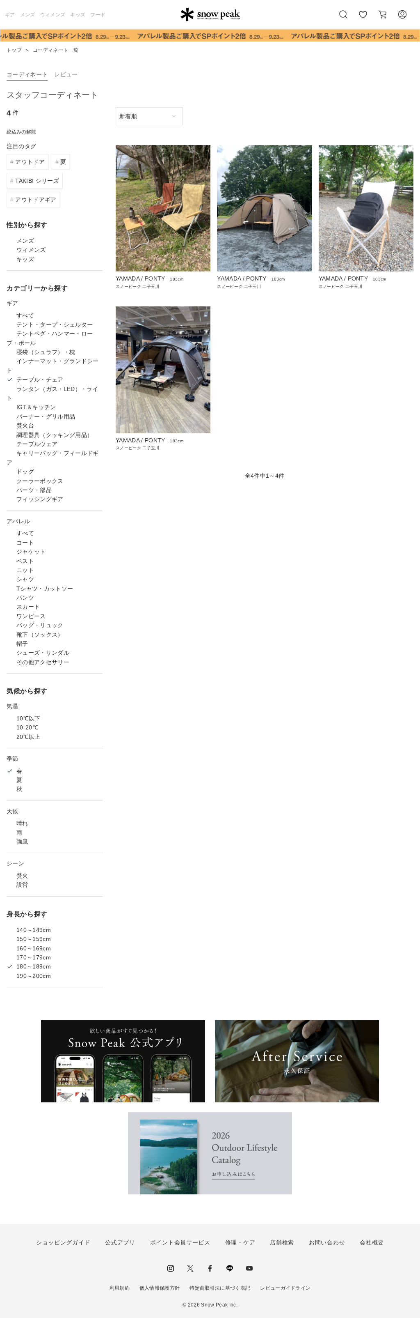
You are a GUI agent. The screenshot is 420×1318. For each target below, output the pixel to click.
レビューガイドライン (285, 1288)
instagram (170, 1268)
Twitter (190, 1268)
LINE (229, 1268)
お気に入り (363, 18)
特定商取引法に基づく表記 (219, 1288)
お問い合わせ (327, 1242)
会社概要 (372, 1242)
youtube (249, 1268)
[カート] (383, 14)
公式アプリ (120, 1242)
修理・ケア (240, 1242)
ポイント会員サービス (180, 1242)
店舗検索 (282, 1242)
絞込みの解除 (21, 132)
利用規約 (120, 1288)
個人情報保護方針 (159, 1288)
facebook (210, 1268)
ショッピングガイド (63, 1242)
